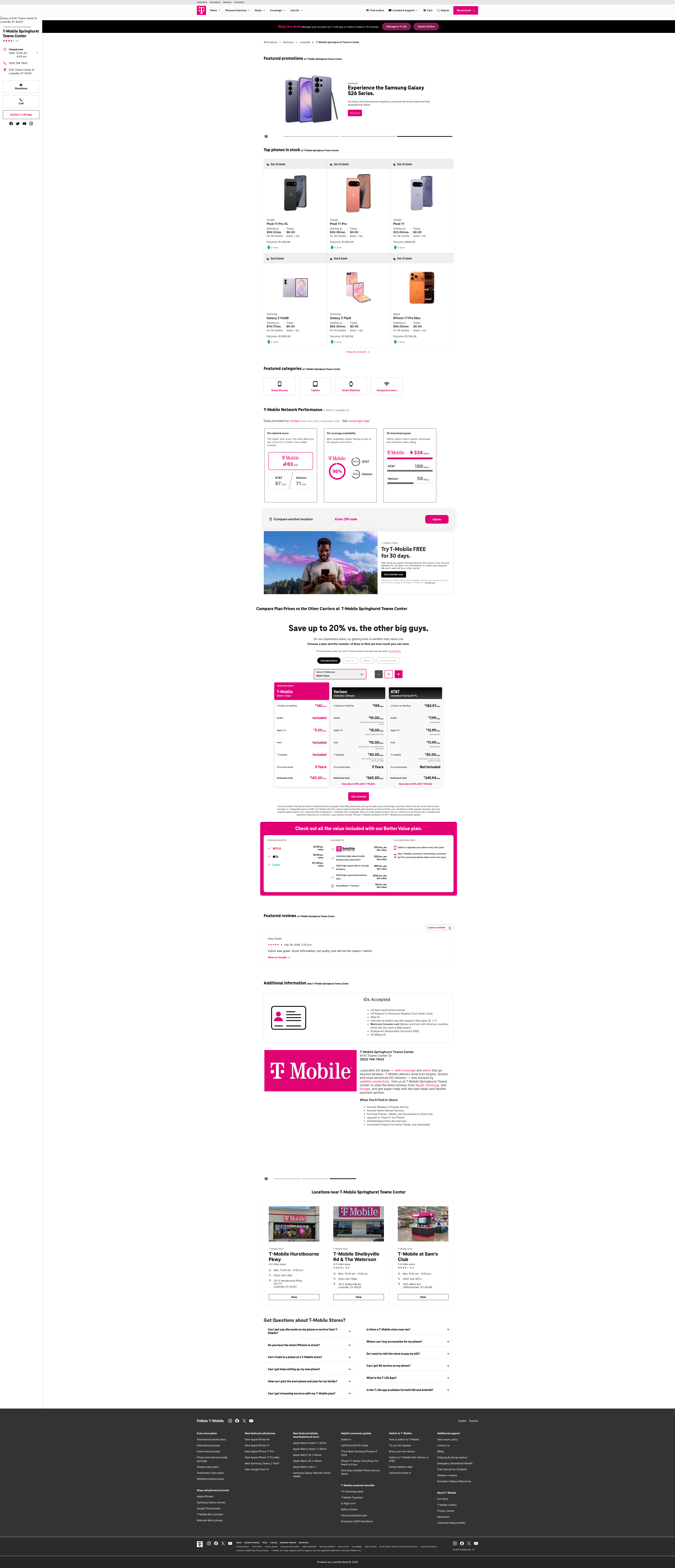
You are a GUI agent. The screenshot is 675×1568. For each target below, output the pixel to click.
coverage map (359, 421)
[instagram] (31, 123)
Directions (21, 86)
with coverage (405, 1070)
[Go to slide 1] (284, 137)
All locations (270, 42)
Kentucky (288, 42)
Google (365, 1089)
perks (427, 1070)
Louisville (305, 42)
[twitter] (18, 123)
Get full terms (416, 117)
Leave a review (437, 927)
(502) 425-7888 (347, 1278)
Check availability (359, 105)
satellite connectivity (374, 1081)
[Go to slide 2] (341, 137)
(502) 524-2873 (412, 1278)
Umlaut (295, 421)
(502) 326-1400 (283, 1275)
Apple (419, 1085)
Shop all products (358, 352)
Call (21, 101)
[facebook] (11, 123)
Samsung (432, 1085)
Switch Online (426, 26)
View (294, 1296)
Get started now (393, 574)
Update (437, 519)
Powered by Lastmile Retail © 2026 (337, 1561)
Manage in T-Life (397, 26)
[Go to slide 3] (398, 137)
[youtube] (24, 123)
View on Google (279, 957)
